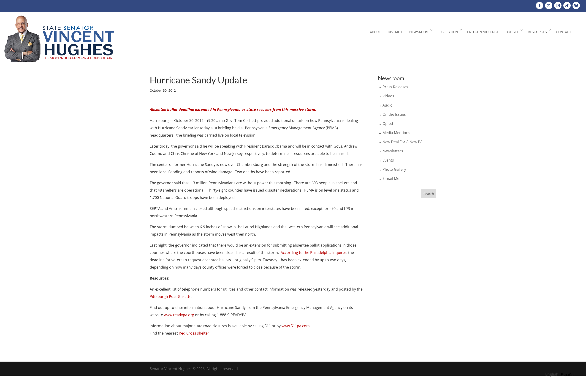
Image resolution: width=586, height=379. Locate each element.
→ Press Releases (393, 86)
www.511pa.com (296, 325)
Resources (537, 32)
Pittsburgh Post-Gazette (170, 296)
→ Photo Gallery (392, 169)
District (395, 32)
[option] (568, 374)
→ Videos (386, 96)
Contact (563, 32)
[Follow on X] (548, 5)
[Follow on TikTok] (567, 5)
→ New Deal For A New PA (400, 141)
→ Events (386, 160)
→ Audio (385, 105)
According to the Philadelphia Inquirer (313, 252)
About (375, 32)
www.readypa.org (179, 314)
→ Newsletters (390, 151)
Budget (512, 32)
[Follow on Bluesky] (576, 5)
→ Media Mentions (394, 132)
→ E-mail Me (388, 178)
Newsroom (419, 32)
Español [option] (568, 374)
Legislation (448, 32)
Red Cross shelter (194, 333)
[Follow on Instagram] (558, 5)
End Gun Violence (483, 32)
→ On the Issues (392, 114)
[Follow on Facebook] (539, 5)
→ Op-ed (385, 123)
